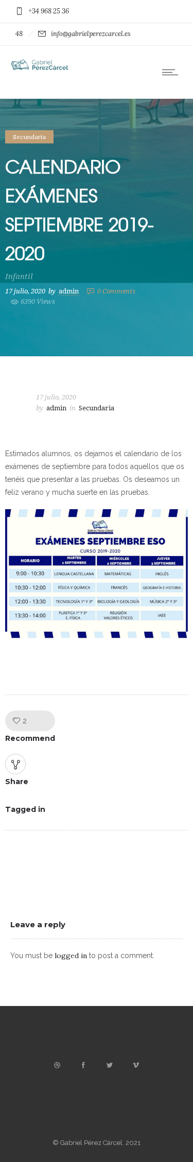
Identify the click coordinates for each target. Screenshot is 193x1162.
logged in (71, 955)
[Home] (41, 69)
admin (69, 290)
